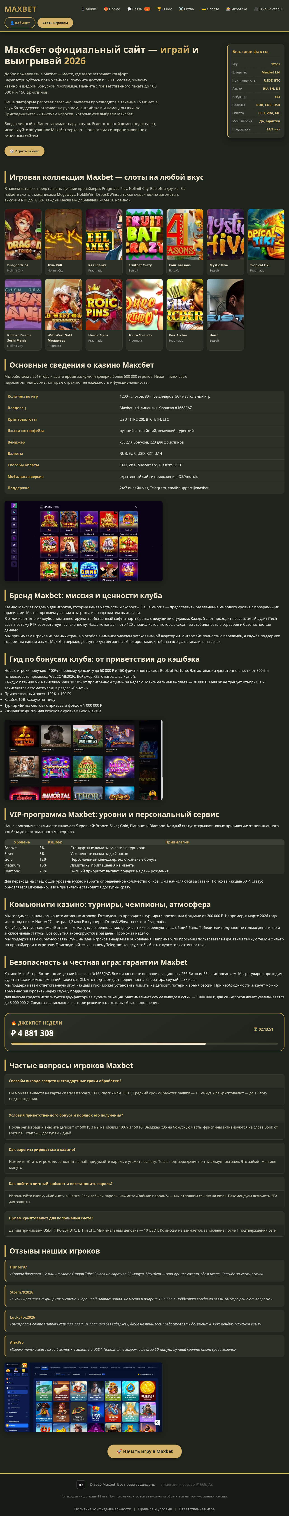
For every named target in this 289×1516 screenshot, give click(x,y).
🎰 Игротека (236, 9)
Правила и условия (155, 1509)
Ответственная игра (197, 1509)
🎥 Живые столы (268, 9)
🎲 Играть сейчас (24, 151)
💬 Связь (138, 9)
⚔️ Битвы (187, 9)
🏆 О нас (164, 9)
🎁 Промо (112, 9)
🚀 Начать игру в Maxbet (145, 1451)
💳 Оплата (210, 9)
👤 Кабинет (20, 23)
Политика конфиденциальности (102, 1509)
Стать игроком (55, 23)
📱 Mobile (89, 9)
